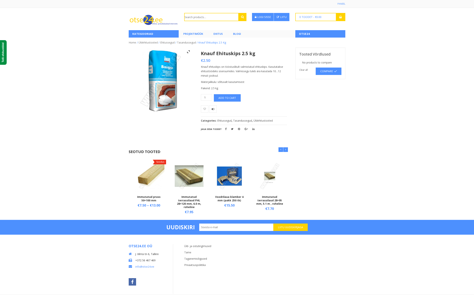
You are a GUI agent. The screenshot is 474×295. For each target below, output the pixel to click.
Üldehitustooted (148, 42)
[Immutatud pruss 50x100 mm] (148, 176)
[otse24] (154, 19)
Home (132, 42)
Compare (326, 71)
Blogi (237, 34)
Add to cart (227, 98)
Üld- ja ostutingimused (197, 246)
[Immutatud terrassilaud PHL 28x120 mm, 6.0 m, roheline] (189, 176)
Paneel (341, 3)
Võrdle (213, 109)
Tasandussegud (186, 42)
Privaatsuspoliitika (195, 265)
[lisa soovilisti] (204, 109)
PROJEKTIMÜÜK (193, 34)
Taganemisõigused (195, 258)
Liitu (283, 17)
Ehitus (218, 34)
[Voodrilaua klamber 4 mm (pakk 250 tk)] (229, 176)
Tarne (187, 252)
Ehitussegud (167, 42)
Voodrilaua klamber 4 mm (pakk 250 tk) (229, 198)
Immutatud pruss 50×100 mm (149, 198)
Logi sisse (264, 17)
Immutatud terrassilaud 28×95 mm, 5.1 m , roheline (269, 200)
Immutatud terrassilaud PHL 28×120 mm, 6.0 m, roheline (189, 202)
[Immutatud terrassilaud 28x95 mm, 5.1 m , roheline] (269, 176)
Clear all (303, 69)
